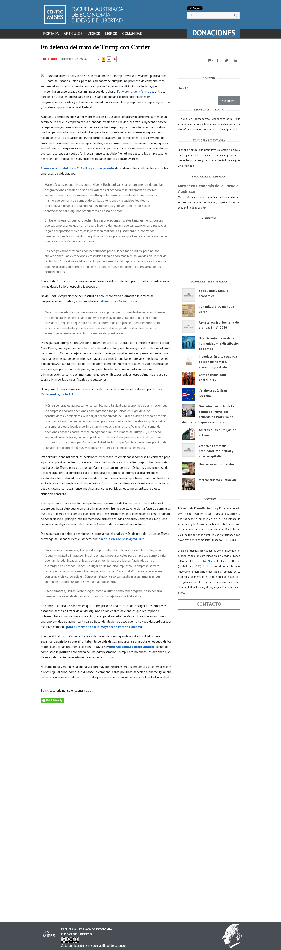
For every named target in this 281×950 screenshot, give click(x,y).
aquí (89, 690)
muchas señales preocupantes (132, 647)
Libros (111, 33)
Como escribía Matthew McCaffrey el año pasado (77, 168)
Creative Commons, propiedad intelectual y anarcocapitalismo (216, 451)
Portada (51, 33)
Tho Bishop (49, 59)
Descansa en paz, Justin (216, 464)
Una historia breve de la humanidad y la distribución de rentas (219, 343)
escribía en (121, 539)
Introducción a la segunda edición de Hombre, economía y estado (218, 361)
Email (183, 88)
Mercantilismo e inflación (217, 480)
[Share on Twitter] (227, 60)
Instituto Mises (205, 561)
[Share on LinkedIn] (235, 60)
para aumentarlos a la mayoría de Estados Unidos (103, 627)
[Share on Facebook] (218, 60)
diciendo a (120, 301)
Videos (94, 33)
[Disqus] (106, 754)
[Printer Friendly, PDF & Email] (52, 700)
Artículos (73, 33)
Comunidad (132, 33)
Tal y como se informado (135, 91)
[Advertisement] (209, 251)
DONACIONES (213, 32)
